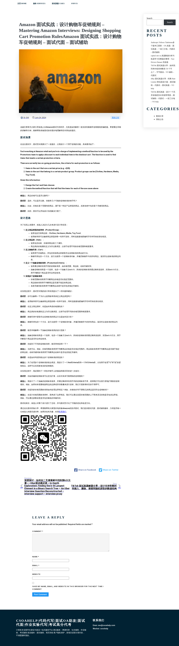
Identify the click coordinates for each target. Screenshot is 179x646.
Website (36, 574)
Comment (37, 531)
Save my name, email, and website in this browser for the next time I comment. (68, 587)
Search (149, 18)
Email (35, 565)
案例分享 (159, 116)
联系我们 (62, 412)
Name (35, 557)
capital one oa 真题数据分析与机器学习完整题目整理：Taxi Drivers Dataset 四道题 (162, 59)
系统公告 (115, 118)
